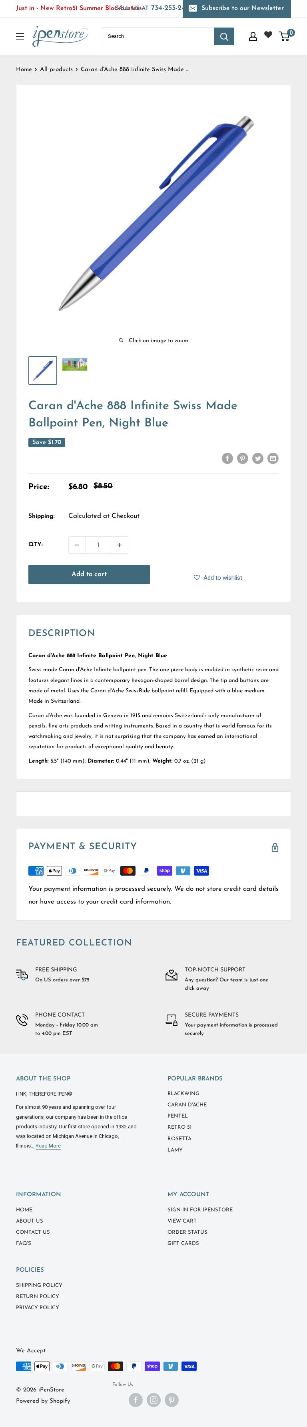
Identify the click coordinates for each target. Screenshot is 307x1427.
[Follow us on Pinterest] (172, 1400)
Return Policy (37, 1296)
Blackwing (183, 1093)
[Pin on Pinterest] (242, 458)
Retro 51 (179, 1127)
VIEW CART (182, 1221)
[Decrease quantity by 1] (77, 545)
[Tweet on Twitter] (257, 458)
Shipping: (41, 516)
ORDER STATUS (187, 1232)
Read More (48, 1146)
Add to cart (89, 574)
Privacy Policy (37, 1307)
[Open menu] (20, 36)
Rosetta (179, 1139)
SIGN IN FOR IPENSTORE (200, 1210)
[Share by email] (273, 458)
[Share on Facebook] (227, 458)
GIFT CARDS (183, 1243)
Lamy (175, 1150)
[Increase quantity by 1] (119, 545)
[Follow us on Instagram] (154, 1400)
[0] (284, 36)
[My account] (253, 36)
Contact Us (33, 1232)
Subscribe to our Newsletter (242, 8)
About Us (29, 1221)
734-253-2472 (153, 8)
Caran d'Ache (187, 1105)
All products (56, 70)
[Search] (224, 36)
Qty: (35, 545)
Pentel (177, 1116)
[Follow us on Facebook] (136, 1400)
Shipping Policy (39, 1285)
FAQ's (23, 1243)
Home (24, 70)
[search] (158, 36)
